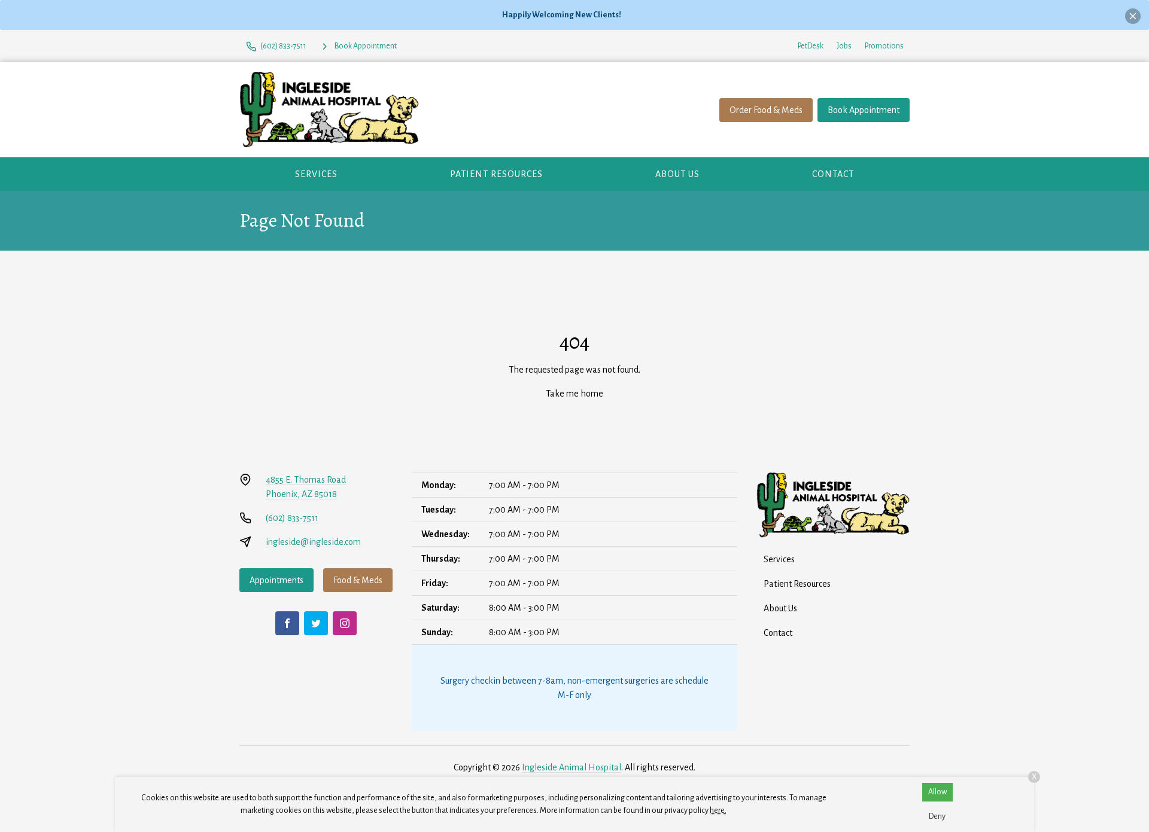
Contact (833, 174)
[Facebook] (287, 623)
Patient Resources (496, 174)
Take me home (574, 393)
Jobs (844, 46)
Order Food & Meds (766, 110)
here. (718, 810)
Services (316, 174)
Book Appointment (863, 110)
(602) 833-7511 (292, 518)
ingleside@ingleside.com (313, 542)
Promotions (884, 46)
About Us (677, 174)
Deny (937, 816)
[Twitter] (316, 623)
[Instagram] (345, 623)
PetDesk (810, 46)
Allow (937, 792)
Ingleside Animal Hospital (571, 767)
